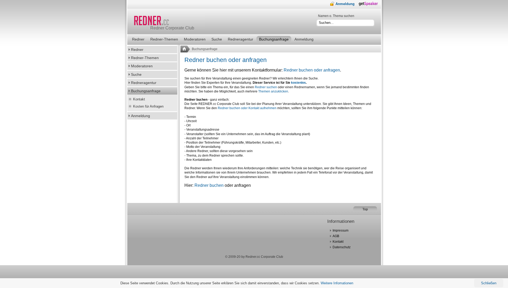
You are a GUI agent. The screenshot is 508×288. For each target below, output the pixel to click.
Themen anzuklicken (273, 91)
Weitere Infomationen (337, 283)
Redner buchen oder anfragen (225, 59)
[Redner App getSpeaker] (370, 5)
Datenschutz (342, 247)
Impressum (340, 230)
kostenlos (298, 83)
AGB (336, 236)
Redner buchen (209, 185)
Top (365, 209)
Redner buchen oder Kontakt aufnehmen (247, 108)
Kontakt (338, 241)
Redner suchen (266, 87)
